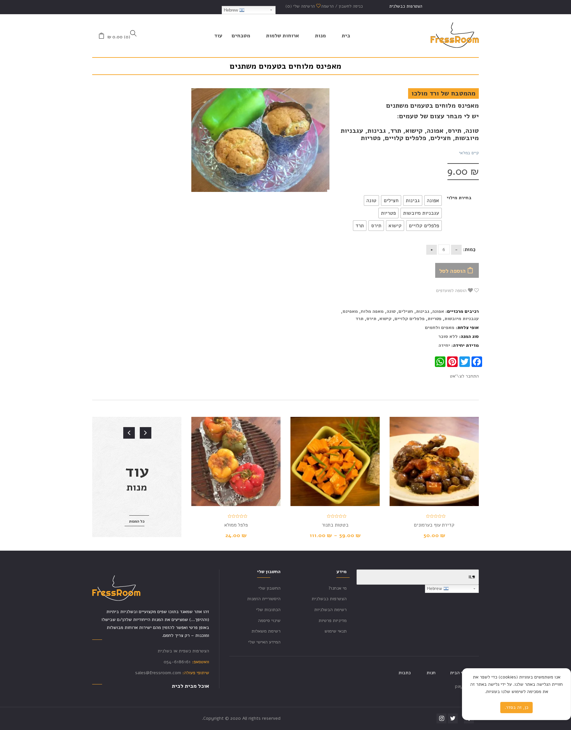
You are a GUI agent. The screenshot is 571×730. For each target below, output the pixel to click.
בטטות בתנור (335, 525)
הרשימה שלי (301, 6)
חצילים (406, 311)
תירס (371, 318)
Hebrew (231, 10)
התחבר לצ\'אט (464, 376)
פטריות (434, 318)
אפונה (438, 311)
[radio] (433, 200)
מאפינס (350, 311)
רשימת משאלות (266, 631)
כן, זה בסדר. (516, 707)
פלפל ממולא (236, 525)
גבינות (422, 311)
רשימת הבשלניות (330, 609)
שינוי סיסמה (269, 620)
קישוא (385, 318)
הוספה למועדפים (452, 290)
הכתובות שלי (268, 609)
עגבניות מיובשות (461, 318)
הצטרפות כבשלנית (405, 6)
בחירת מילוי (459, 198)
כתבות (405, 673)
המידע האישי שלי (264, 642)
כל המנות (136, 521)
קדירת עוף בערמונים (434, 525)
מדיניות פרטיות (333, 620)
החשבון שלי (269, 588)
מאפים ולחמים (439, 327)
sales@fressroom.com (158, 673)
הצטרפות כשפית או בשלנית (183, 651)
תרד (359, 318)
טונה (391, 311)
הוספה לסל (452, 271)
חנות (431, 673)
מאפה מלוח (372, 311)
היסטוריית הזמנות (264, 599)
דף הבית (458, 673)
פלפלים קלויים (410, 318)
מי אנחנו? (337, 588)
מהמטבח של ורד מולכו (443, 93)
